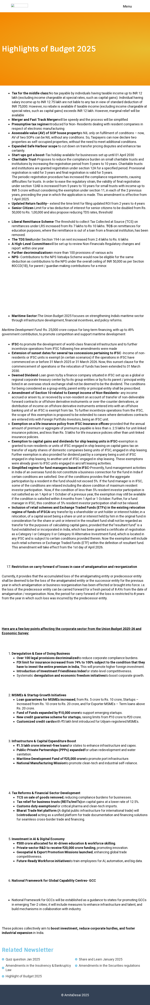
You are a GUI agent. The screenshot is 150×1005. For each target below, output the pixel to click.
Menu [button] (127, 6)
